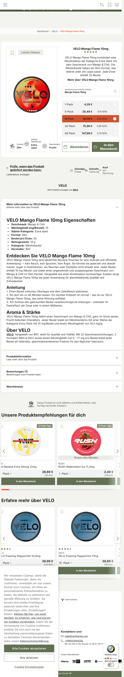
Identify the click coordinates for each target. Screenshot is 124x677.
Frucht (52, 147)
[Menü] (116, 645)
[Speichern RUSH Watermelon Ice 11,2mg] (62, 426)
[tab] (27, 110)
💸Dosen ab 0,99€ (59, 3)
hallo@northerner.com (76, 636)
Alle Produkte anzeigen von (62, 190)
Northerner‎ (43, 31)
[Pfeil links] (3, 451)
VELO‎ (55, 31)
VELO (9, 334)
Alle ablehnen (29, 657)
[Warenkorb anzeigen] (105, 24)
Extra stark (34, 146)
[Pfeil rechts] (117, 451)
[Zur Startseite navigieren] (91, 598)
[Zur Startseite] (61, 16)
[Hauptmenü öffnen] (16, 24)
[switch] (111, 665)
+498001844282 (74, 640)
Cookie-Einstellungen (29, 666)
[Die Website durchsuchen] (46, 24)
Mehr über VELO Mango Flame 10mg (90, 79)
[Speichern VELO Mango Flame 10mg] (12, 53)
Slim (19, 147)
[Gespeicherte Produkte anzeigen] (75, 24)
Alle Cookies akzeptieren (29, 648)
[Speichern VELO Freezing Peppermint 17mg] (62, 511)
